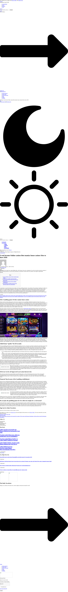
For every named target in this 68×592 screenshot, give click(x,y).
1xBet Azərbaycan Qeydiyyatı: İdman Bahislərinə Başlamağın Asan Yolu (10, 431)
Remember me (3, 586)
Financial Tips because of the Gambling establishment (13, 296)
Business (3, 6)
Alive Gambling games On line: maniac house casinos (9, 295)
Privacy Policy (14, 0)
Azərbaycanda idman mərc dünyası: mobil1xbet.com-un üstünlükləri (10, 435)
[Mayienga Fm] (5, 101)
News (3, 5)
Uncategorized (4, 4)
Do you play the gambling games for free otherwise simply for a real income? (10, 284)
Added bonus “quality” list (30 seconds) (9, 278)
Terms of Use (20, 0)
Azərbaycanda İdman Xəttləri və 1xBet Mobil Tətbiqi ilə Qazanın (9, 439)
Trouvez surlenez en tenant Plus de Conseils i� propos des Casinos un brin (13, 469)
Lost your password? (3, 588)
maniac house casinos (27, 308)
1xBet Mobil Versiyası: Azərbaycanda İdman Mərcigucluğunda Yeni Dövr (7, 448)
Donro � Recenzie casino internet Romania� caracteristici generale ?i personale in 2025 (16, 457)
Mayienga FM (3, 267)
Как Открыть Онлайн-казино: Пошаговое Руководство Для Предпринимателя (15, 465)
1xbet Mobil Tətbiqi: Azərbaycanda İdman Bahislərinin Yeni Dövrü (9, 443)
